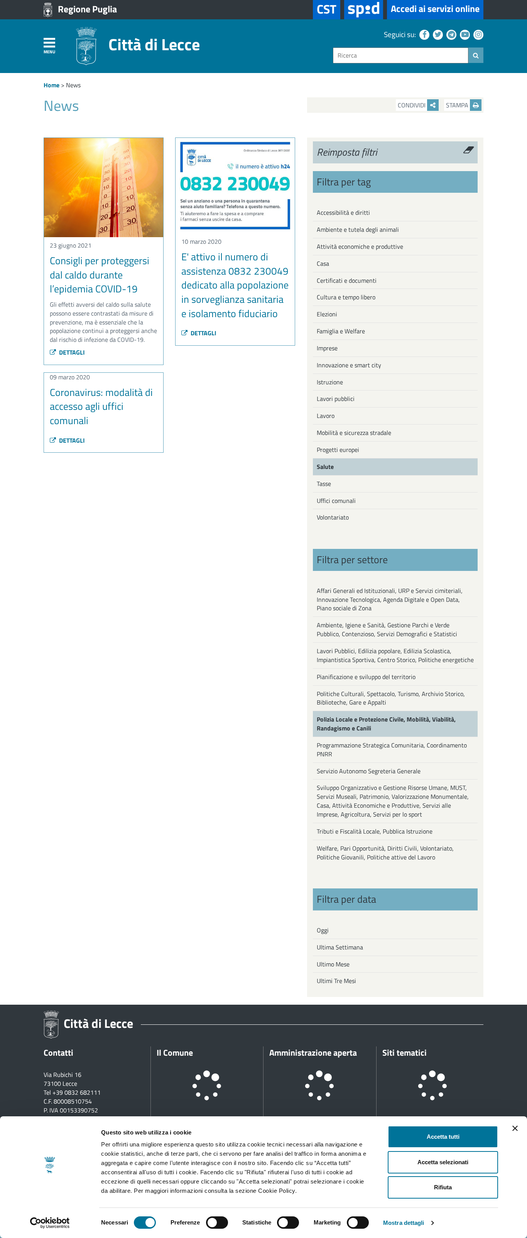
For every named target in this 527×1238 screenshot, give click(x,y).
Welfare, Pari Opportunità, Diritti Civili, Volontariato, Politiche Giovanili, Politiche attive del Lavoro (385, 853)
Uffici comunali (336, 500)
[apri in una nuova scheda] (363, 9)
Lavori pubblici (336, 398)
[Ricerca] (475, 55)
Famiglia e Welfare (341, 331)
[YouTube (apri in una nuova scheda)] (464, 34)
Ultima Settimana (340, 947)
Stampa (458, 105)
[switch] (217, 1222)
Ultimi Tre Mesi (336, 980)
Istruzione (330, 382)
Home (51, 85)
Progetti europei (338, 449)
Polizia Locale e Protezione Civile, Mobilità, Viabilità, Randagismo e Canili (386, 724)
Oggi (323, 930)
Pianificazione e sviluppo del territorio (366, 676)
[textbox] (400, 55)
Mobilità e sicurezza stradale (354, 432)
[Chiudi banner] (515, 1128)
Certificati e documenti (347, 280)
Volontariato (333, 517)
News (73, 85)
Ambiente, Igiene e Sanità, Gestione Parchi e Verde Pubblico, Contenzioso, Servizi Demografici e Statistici (387, 629)
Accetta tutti (443, 1136)
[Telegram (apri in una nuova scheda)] (450, 34)
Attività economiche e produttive (360, 246)
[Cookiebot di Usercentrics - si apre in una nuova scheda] (50, 1223)
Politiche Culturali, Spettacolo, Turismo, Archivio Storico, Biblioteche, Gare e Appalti (391, 698)
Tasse (324, 483)
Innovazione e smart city (349, 365)
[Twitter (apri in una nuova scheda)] (437, 34)
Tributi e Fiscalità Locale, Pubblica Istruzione (374, 831)
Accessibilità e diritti (343, 212)
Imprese (327, 348)
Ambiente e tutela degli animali (358, 229)
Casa (323, 263)
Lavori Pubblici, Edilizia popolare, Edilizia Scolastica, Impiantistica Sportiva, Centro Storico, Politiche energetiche (395, 655)
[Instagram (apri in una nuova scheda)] (477, 34)
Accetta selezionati (442, 1162)
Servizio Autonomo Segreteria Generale (369, 771)
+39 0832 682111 (76, 1092)
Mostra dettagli (403, 1222)
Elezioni (327, 314)
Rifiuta (443, 1187)
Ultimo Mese (333, 964)
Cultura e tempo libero (346, 297)
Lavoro (325, 415)
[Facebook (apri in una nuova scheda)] (423, 34)
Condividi (412, 105)
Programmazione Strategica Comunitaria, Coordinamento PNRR (392, 749)
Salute (325, 466)
